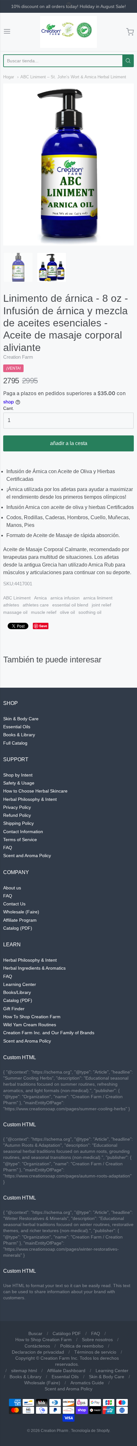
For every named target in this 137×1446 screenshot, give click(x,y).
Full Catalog (15, 743)
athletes (11, 604)
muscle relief (43, 612)
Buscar (35, 1333)
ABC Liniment (17, 597)
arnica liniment (97, 597)
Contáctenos (37, 1345)
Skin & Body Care (21, 718)
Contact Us (14, 903)
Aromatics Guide (87, 1382)
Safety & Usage (18, 783)
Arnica (40, 597)
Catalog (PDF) (17, 928)
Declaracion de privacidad (38, 1352)
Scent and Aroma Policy (27, 855)
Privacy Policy (17, 807)
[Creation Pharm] (68, 32)
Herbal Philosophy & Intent (30, 799)
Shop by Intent (17, 775)
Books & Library (19, 734)
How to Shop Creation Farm (43, 1339)
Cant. (8, 408)
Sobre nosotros (97, 1339)
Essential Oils (16, 726)
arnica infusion (65, 597)
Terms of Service (20, 839)
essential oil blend (70, 604)
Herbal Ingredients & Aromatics (34, 968)
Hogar (8, 76)
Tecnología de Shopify (90, 1430)
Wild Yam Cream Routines (29, 1024)
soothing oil (89, 612)
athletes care (36, 604)
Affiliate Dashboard (66, 1370)
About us (12, 887)
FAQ (7, 847)
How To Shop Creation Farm (32, 1016)
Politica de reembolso (82, 1345)
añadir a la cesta (68, 443)
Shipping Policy (18, 823)
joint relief (101, 604)
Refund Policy (17, 815)
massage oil (15, 612)
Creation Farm (18, 357)
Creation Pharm (54, 1430)
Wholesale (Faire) (21, 911)
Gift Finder (14, 1008)
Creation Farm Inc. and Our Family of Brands (48, 1032)
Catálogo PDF (67, 1333)
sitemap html (24, 1370)
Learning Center (19, 984)
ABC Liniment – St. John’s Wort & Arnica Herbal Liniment (73, 76)
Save (43, 625)
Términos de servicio (95, 1352)
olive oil (67, 612)
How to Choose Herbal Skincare (35, 790)
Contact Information (23, 831)
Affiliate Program (20, 920)
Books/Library (17, 992)
